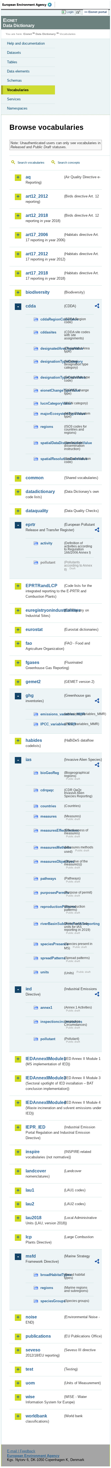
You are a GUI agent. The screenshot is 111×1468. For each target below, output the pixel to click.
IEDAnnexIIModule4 (44, 1102)
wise (30, 1396)
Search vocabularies (31, 162)
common (35, 477)
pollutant (47, 1039)
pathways (48, 879)
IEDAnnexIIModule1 (44, 1058)
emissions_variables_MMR (51, 714)
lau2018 (33, 1217)
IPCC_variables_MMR (51, 724)
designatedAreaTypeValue (51, 348)
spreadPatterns (51, 958)
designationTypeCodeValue (51, 377)
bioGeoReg (49, 773)
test (29, 1369)
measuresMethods (51, 847)
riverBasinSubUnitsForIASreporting (51, 924)
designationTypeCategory (51, 361)
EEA (28, 4)
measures (48, 816)
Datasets (14, 53)
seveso (33, 1350)
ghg (30, 695)
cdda (31, 306)
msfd (31, 1256)
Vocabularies (18, 90)
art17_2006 (37, 234)
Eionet (27, 33)
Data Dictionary (46, 33)
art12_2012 (37, 196)
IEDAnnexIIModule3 (44, 1078)
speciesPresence (51, 944)
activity (46, 543)
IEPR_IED (36, 1127)
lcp (29, 1237)
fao (29, 643)
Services (14, 99)
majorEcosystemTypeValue (51, 414)
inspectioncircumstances (51, 1022)
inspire (33, 1151)
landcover (36, 1171)
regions (46, 427)
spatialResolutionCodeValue (51, 459)
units (44, 972)
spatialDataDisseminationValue (51, 443)
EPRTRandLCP (41, 585)
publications (38, 1336)
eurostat (34, 629)
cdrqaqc (47, 790)
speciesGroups (51, 1301)
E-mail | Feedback (21, 1451)
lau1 (30, 1190)
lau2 (30, 1204)
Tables (12, 62)
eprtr (30, 524)
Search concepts (69, 162)
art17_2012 (37, 254)
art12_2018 (37, 215)
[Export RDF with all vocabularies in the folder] (97, 306)
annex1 (46, 1008)
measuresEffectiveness (51, 830)
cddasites (48, 332)
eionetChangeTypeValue (51, 390)
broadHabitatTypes (51, 1275)
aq (28, 177)
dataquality (37, 510)
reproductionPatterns (51, 907)
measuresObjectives (51, 861)
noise (31, 1317)
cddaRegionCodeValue (51, 319)
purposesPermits (51, 893)
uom (30, 1383)
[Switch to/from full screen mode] (79, 12)
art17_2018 (37, 273)
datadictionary (40, 491)
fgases (32, 662)
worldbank (36, 1416)
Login (70, 12)
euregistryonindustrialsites (44, 610)
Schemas (14, 80)
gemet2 (33, 681)
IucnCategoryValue (51, 403)
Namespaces (17, 108)
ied (29, 989)
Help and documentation (26, 43)
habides (34, 740)
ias (29, 759)
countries (48, 806)
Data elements (18, 71)
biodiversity (38, 292)
